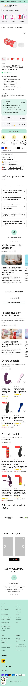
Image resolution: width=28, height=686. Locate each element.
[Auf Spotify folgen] (10, 667)
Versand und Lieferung (4, 641)
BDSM (17, 622)
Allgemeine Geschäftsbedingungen (21, 639)
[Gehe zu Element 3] (13, 59)
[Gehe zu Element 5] (23, 59)
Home (3, 27)
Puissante (16, 386)
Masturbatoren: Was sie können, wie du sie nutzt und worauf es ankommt (11, 271)
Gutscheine (4, 614)
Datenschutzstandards (15, 168)
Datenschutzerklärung (21, 647)
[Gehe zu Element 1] (3, 59)
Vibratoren (18, 617)
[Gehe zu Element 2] (8, 59)
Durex (2, 459)
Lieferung (11, 163)
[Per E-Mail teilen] (14, 157)
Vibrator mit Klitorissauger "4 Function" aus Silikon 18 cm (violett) (6, 391)
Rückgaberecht (13, 164)
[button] (14, 102)
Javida (3, 386)
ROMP (15, 488)
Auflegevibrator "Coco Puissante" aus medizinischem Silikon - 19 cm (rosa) (20, 390)
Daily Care (18, 619)
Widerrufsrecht (20, 644)
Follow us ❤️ (14, 559)
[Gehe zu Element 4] (18, 59)
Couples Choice (5, 488)
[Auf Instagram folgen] (2, 667)
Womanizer (3, 415)
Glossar (3, 650)
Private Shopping (6, 617)
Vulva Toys (18, 607)
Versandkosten (10, 95)
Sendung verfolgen (6, 645)
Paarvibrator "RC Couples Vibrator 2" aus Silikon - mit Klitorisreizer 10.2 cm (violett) (7, 494)
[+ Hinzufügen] (11, 382)
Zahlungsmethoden (18, 166)
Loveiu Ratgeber (5, 619)
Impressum (19, 651)
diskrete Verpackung (11, 161)
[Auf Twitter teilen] (9, 157)
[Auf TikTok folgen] (6, 667)
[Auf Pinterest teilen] (12, 157)
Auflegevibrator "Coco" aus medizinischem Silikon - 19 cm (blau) (20, 419)
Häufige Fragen (5, 647)
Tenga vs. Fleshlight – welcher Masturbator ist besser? (11, 344)
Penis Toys (10, 27)
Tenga (3, 63)
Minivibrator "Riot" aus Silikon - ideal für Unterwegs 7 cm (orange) (20, 493)
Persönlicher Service (8, 169)
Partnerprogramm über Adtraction (6, 627)
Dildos (17, 614)
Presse (3, 630)
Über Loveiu (4, 607)
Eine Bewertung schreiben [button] (14, 302)
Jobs (2, 612)
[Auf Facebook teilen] (7, 157)
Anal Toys (18, 612)
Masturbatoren (19, 27)
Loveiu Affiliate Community (5, 623)
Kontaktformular (5, 638)
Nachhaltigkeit (5, 609)
